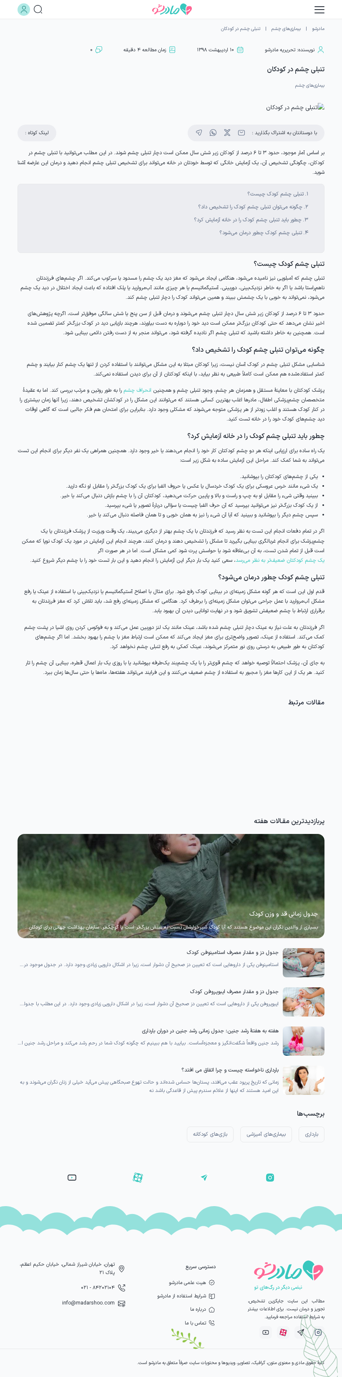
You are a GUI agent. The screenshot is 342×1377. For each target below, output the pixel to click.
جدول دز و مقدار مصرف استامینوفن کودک (233, 952)
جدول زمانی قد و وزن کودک (283, 914)
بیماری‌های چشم (286, 29)
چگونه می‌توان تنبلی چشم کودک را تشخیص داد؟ (250, 207)
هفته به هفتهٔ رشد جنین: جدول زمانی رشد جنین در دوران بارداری (210, 1031)
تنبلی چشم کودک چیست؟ (275, 194)
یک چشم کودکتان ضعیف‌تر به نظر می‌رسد (280, 560)
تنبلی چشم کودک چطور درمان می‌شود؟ (260, 233)
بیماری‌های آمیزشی (266, 1134)
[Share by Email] (241, 133)
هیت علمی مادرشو (187, 1283)
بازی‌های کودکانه (210, 1134)
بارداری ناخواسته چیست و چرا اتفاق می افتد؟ (230, 1070)
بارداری (311, 1134)
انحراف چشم (137, 390)
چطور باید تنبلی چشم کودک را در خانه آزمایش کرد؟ (248, 220)
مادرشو (318, 29)
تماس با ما (195, 1323)
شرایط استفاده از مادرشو (181, 1296)
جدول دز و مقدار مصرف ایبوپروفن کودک (234, 992)
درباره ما (198, 1309)
